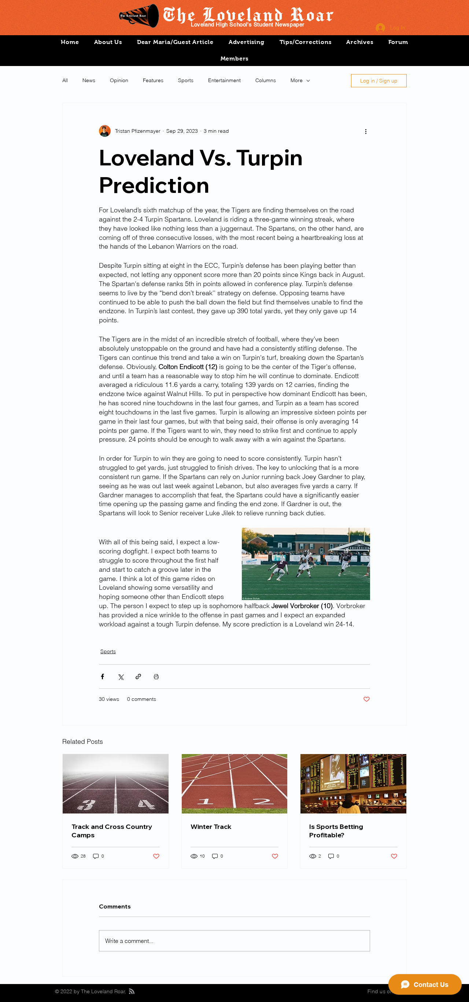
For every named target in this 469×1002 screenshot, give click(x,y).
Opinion (119, 80)
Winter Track (211, 826)
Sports (185, 80)
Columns (265, 80)
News (88, 80)
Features (153, 80)
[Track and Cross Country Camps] (116, 783)
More (297, 80)
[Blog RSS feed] (131, 991)
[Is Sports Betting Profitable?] (353, 783)
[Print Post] (156, 676)
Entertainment (224, 80)
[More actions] (365, 131)
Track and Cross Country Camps (111, 830)
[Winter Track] (235, 783)
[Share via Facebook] (102, 676)
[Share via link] (138, 676)
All (65, 80)
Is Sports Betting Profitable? (336, 830)
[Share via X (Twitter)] (120, 676)
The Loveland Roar (248, 14)
